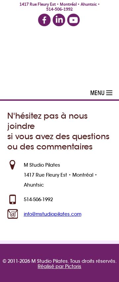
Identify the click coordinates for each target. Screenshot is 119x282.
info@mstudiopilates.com (52, 214)
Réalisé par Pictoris (59, 266)
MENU (97, 93)
